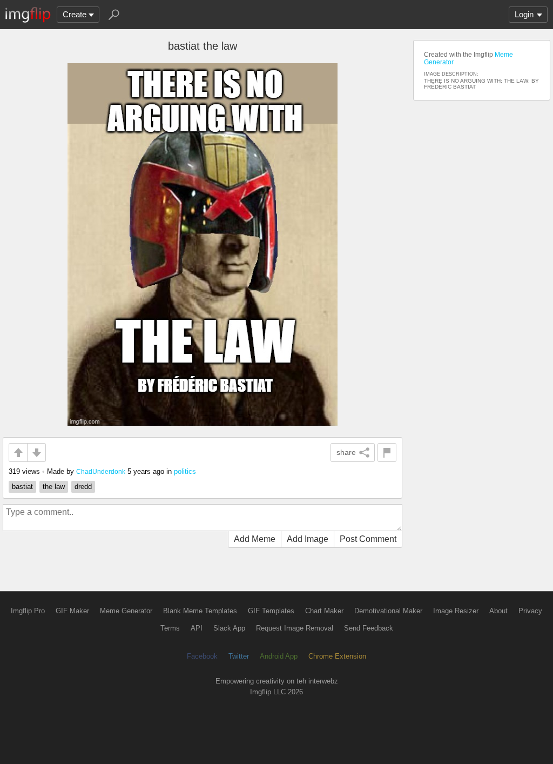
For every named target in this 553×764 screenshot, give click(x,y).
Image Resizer (455, 611)
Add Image (307, 539)
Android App (279, 656)
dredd (83, 486)
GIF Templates (271, 611)
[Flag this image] (386, 452)
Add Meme (254, 539)
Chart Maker (324, 611)
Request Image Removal (294, 628)
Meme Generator (126, 611)
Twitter (238, 656)
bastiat (22, 486)
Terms (170, 628)
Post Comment (368, 539)
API (197, 628)
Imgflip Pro (28, 611)
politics (185, 471)
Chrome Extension (337, 656)
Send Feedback (368, 628)
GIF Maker (72, 611)
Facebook (202, 656)
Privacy (530, 611)
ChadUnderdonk (100, 471)
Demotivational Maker (388, 611)
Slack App (229, 628)
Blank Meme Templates (200, 611)
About (498, 611)
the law (54, 486)
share (346, 452)
